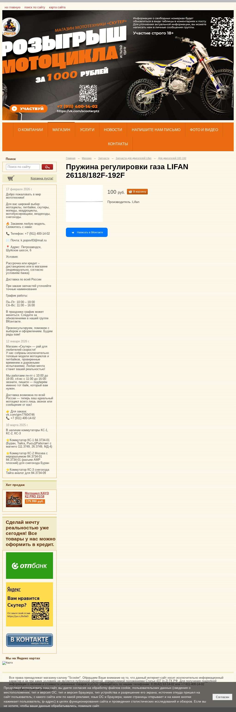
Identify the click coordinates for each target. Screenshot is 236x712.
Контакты (118, 144)
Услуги (87, 130)
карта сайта (57, 7)
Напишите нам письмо (156, 130)
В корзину (139, 191)
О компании (30, 130)
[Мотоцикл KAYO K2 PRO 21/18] (14, 506)
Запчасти (103, 158)
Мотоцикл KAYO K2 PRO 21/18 (37, 495)
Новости (113, 130)
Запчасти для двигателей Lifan (133, 158)
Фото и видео (204, 130)
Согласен (222, 697)
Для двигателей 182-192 (172, 158)
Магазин (61, 130)
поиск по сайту (34, 7)
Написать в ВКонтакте (90, 232)
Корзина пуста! (42, 178)
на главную (13, 7)
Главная (70, 158)
